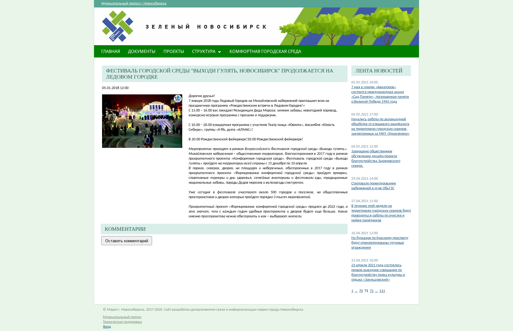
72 (372, 291)
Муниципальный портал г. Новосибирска (133, 4)
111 (382, 291)
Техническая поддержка (122, 322)
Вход (107, 327)
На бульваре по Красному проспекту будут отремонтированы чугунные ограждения (379, 243)
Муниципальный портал (122, 317)
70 (361, 291)
